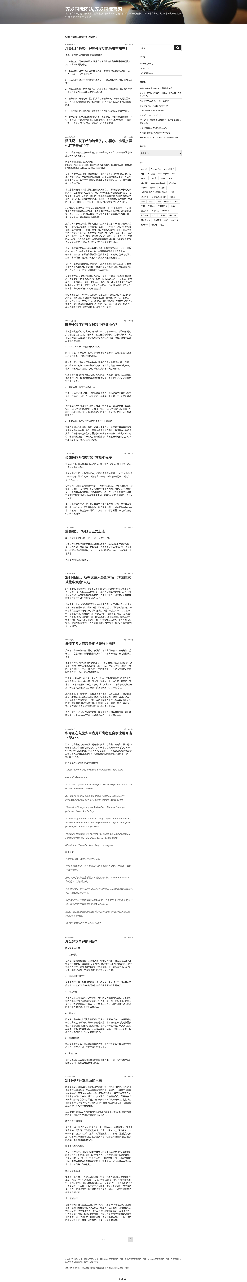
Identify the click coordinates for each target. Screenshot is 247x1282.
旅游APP (144, 210)
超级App (144, 224)
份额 (172, 192)
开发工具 (167, 201)
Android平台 (169, 169)
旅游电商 (155, 210)
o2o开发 (144, 183)
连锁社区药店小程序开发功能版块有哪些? (96, 48)
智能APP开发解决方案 (93, 1259)
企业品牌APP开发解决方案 (135, 1259)
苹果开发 (174, 220)
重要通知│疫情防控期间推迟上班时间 (155, 132)
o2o (170, 178)
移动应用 (157, 220)
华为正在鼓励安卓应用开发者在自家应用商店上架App (98, 735)
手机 (143, 206)
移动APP (172, 215)
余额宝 (172, 196)
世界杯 (144, 187)
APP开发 (151, 173)
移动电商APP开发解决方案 (158, 1259)
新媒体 (173, 206)
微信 (176, 201)
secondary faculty (158, 183)
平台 (159, 201)
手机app (151, 206)
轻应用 (154, 224)
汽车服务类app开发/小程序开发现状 (154, 101)
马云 (162, 224)
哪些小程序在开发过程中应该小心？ (92, 324)
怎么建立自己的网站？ (82, 941)
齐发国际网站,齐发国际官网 (93, 9)
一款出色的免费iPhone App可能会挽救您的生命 (159, 137)
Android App (156, 169)
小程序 (151, 201)
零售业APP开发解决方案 (113, 1259)
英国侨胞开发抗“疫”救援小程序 (88, 457)
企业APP (144, 196)
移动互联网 (145, 220)
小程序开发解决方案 (90, 1262)
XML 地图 (123, 1279)
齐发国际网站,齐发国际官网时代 (154, 192)
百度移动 (162, 215)
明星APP (165, 210)
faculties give (163, 173)
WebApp (172, 183)
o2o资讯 (143, 68)
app (142, 173)
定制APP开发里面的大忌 (83, 1080)
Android (144, 169)
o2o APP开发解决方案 (73, 1259)
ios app (144, 178)
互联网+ (162, 187)
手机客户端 (162, 206)
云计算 (152, 187)
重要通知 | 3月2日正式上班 (85, 531)
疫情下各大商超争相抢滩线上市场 (90, 643)
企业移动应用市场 (159, 196)
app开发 (143, 63)
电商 (153, 215)
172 (103, 1239)
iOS (173, 173)
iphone (162, 178)
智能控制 (144, 215)
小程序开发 (144, 73)
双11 (143, 201)
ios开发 (153, 178)
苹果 (166, 220)
